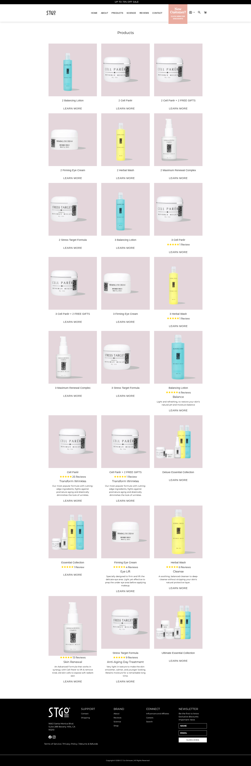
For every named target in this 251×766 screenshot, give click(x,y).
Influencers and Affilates (157, 713)
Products (117, 13)
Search (149, 721)
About (104, 13)
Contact (157, 13)
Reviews (144, 13)
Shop (116, 725)
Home (94, 13)
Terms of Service (52, 744)
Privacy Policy (70, 744)
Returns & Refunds (88, 744)
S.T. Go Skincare (126, 760)
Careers (149, 717)
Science (131, 13)
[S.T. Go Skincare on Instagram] (54, 737)
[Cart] (205, 12)
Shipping (85, 717)
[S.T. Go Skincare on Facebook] (50, 737)
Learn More (72, 108)
